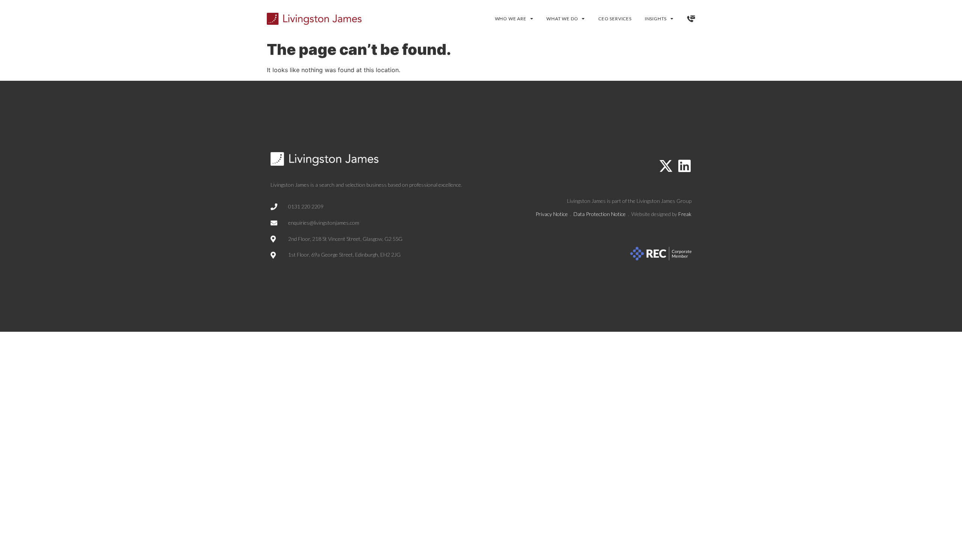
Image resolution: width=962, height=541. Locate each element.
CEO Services (615, 18)
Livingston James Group (664, 201)
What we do (562, 18)
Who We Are (510, 18)
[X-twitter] (666, 166)
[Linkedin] (684, 166)
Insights (656, 18)
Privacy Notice (551, 214)
